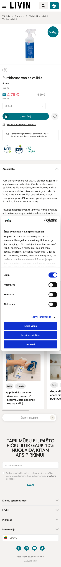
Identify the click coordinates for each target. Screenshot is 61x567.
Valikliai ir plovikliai (38, 16)
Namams (19, 16)
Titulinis (6, 16)
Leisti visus (30, 326)
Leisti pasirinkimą (30, 335)
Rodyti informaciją (41, 316)
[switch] (52, 284)
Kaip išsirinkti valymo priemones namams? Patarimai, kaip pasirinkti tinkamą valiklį (20, 398)
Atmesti (30, 344)
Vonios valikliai (9, 19)
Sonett (6, 83)
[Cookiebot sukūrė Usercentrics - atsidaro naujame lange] (43, 220)
